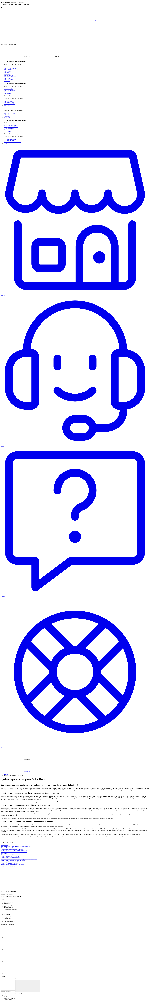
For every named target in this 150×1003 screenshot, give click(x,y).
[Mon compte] (60, 20)
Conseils (6, 143)
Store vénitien (4, 853)
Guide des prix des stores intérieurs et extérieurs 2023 (14, 852)
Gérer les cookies (8, 999)
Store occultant (4, 845)
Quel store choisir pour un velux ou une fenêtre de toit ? (14, 850)
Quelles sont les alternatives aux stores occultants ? (13, 860)
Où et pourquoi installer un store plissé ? (10, 861)
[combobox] (31, 32)
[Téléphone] (107, 20)
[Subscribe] (27, 986)
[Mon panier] (84, 20)
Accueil (6, 774)
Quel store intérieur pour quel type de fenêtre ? (12, 849)
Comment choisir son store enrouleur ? (10, 856)
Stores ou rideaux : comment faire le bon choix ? (12, 864)
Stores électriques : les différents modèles (11, 854)
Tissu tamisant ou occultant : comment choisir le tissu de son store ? (17, 846)
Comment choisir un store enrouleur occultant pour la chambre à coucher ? (19, 859)
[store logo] (12, 20)
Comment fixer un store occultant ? (9, 863)
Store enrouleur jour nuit (7, 847)
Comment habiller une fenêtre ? (8, 866)
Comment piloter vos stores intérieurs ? (10, 857)
